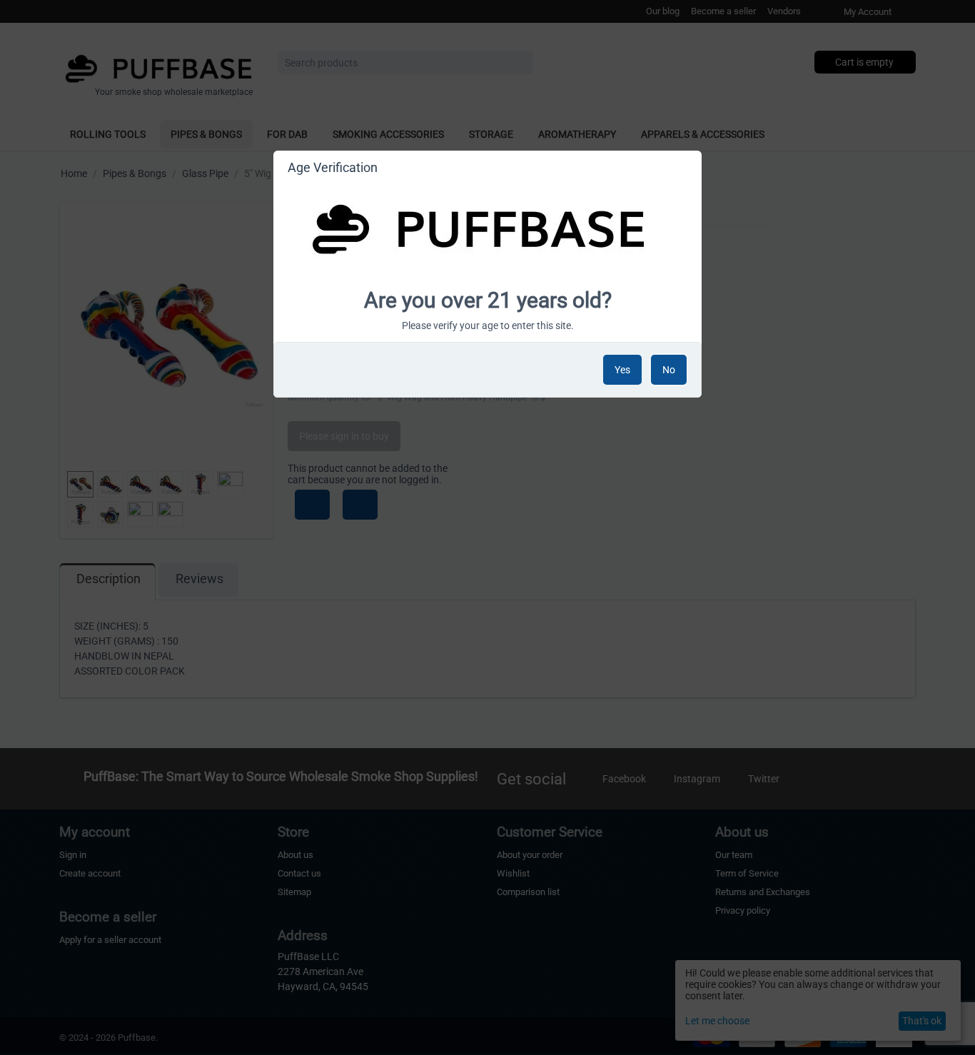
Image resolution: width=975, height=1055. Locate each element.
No (668, 369)
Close (684, 170)
